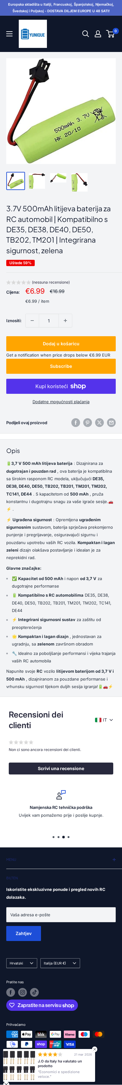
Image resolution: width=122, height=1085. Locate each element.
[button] (38, 283)
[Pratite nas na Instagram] (22, 992)
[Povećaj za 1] (65, 320)
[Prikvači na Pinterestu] (87, 422)
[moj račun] (98, 33)
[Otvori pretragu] (85, 33)
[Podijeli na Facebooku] (75, 422)
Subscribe (61, 366)
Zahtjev (24, 933)
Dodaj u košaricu (61, 343)
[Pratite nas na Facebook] (10, 992)
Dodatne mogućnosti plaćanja (61, 401)
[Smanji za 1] (32, 320)
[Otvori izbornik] (9, 33)
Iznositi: (14, 320)
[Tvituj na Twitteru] (99, 422)
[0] (110, 34)
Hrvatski (16, 963)
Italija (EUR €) (55, 963)
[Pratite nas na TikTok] (34, 992)
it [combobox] (105, 719)
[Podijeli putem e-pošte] (111, 422)
